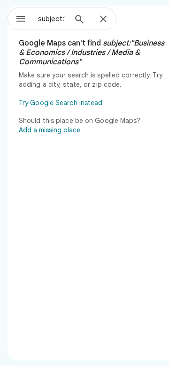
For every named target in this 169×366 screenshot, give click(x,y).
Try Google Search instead (61, 103)
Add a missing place (49, 130)
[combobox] (52, 18)
